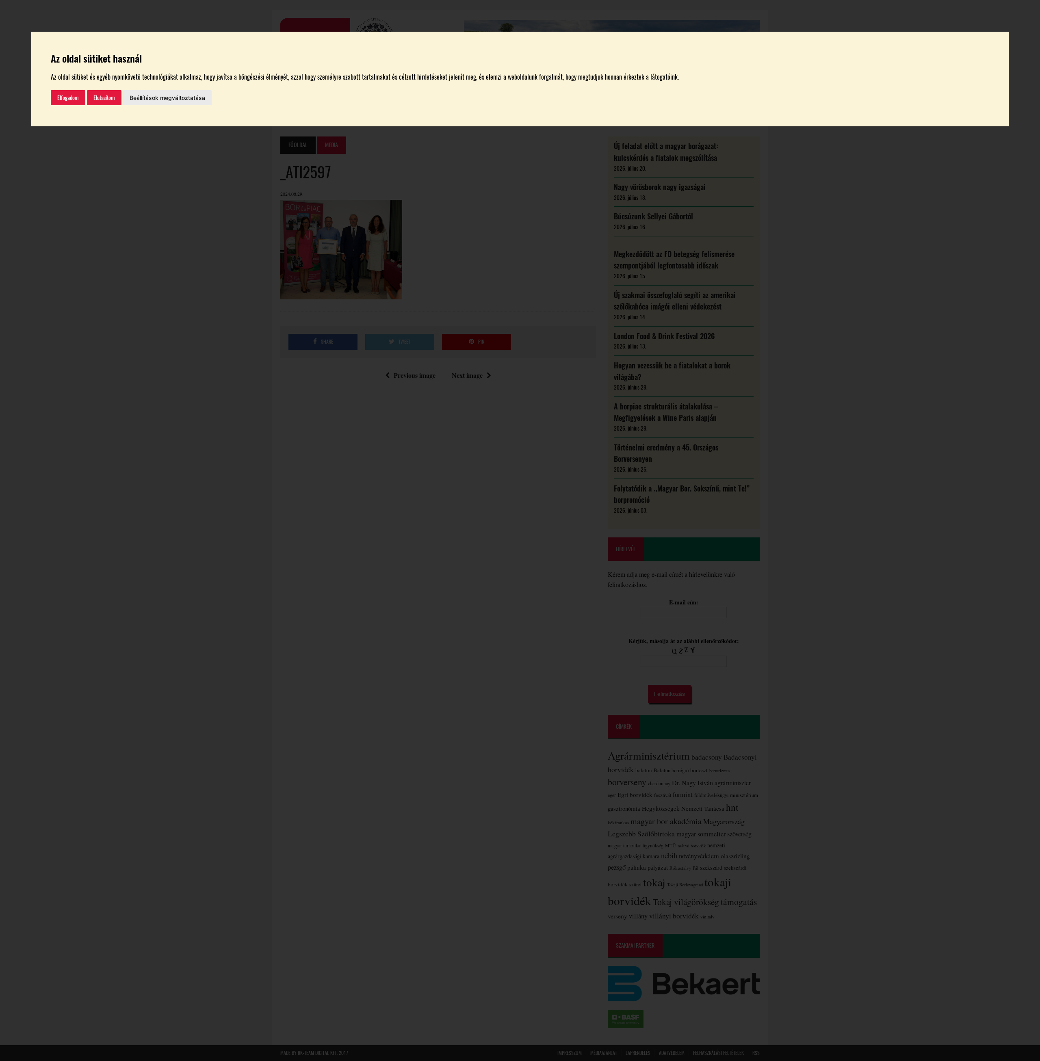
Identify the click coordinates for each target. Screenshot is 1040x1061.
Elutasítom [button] (104, 98)
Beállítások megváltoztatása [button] (167, 97)
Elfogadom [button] (68, 98)
